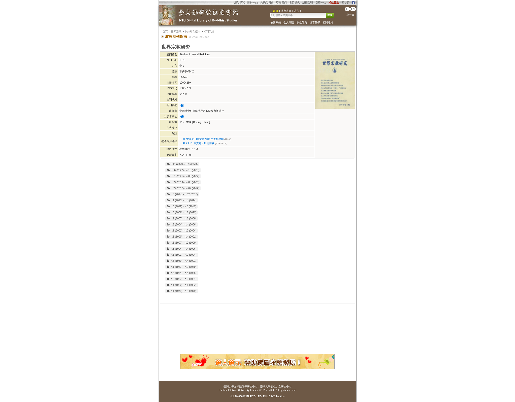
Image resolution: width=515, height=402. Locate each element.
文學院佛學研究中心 (246, 386)
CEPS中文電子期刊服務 (199, 143)
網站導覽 (239, 2)
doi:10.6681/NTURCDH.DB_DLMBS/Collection (257, 396)
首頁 (165, 31)
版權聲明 (307, 2)
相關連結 (328, 22)
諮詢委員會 (267, 2)
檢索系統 (275, 22)
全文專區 (288, 22)
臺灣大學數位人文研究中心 (275, 386)
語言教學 (315, 22)
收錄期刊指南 (192, 31)
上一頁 (350, 14)
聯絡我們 (281, 2)
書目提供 (294, 2)
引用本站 (320, 2)
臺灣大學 (229, 386)
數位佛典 (302, 22)
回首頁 (345, 2)
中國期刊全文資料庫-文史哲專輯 (204, 139)
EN (353, 9)
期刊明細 (209, 31)
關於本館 (252, 2)
